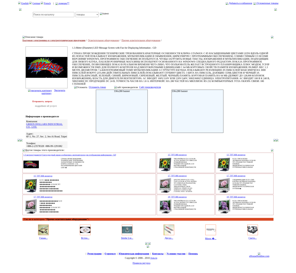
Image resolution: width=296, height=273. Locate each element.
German (36, 3)
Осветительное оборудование (103, 40)
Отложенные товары (267, 3)
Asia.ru (153, 258)
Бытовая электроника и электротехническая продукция (54, 40)
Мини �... (210, 238)
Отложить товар (97, 87)
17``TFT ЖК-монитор (177, 176)
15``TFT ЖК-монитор (177, 155)
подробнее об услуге (46, 106)
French (47, 3)
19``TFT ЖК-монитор (177, 197)
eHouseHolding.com (259, 256)
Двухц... (169, 238)
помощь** (63, 3)
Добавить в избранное (240, 3)
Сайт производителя (150, 87)
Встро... (85, 238)
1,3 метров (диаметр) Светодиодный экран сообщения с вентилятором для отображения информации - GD (69, 155)
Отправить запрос (42, 101)
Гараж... (43, 238)
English (25, 3)
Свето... (253, 238)
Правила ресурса (141, 263)
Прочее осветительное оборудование (140, 40)
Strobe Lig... (127, 238)
